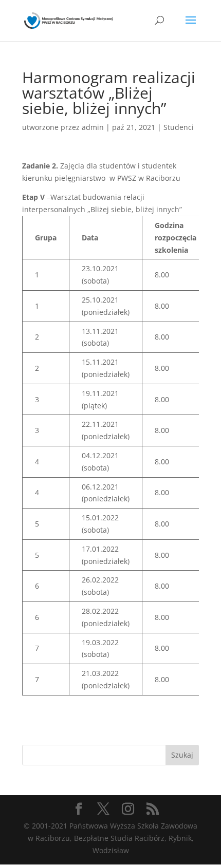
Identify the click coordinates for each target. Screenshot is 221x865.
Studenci (178, 127)
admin (93, 127)
